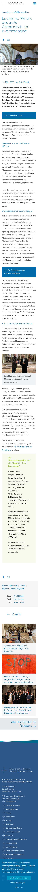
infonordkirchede (12, 799)
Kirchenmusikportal (12, 805)
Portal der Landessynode (14, 851)
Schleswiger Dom (15, 115)
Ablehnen (19, 887)
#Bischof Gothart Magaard (13, 588)
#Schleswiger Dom (10, 585)
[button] (34, 4)
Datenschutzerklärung (13, 828)
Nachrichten (10, 817)
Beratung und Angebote (14, 854)
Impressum (9, 824)
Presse (8, 813)
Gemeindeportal (11, 847)
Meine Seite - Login (12, 832)
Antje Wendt (24, 82)
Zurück (16, 614)
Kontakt (8, 820)
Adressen (9, 835)
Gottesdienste (10, 801)
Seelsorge (9, 858)
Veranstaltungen (11, 809)
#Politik (22, 585)
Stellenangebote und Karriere (16, 839)
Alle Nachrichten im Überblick (23, 724)
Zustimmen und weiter (19, 878)
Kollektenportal (11, 843)
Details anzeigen (18, 882)
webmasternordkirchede (15, 796)
